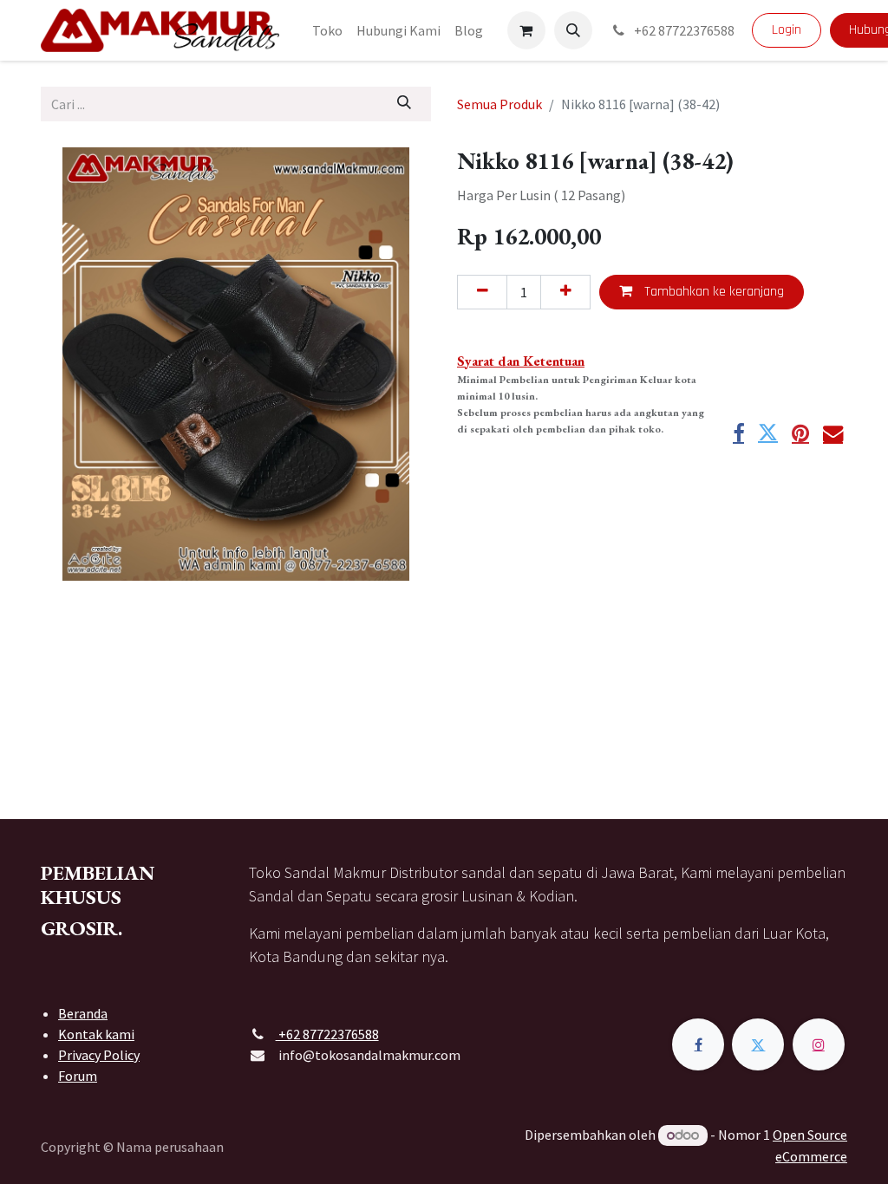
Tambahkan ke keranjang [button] (712, 292)
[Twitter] (768, 433)
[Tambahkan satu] (565, 292)
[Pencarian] (404, 104)
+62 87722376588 (683, 30)
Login (786, 30)
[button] (573, 30)
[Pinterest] (800, 433)
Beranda (83, 1013)
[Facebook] (738, 433)
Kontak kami (96, 1034)
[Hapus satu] (482, 292)
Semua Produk (499, 104)
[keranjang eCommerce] (526, 30)
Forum (77, 1075)
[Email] (833, 433)
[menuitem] (327, 30)
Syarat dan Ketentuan (520, 361)
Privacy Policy (99, 1055)
